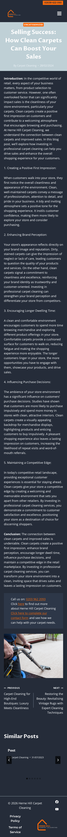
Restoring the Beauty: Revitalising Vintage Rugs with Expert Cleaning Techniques (49, 700)
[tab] (27, 778)
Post (11, 750)
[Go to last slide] (9, 760)
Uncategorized (33, 24)
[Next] (57, 760)
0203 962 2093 (36, 599)
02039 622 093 (52, 2)
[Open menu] (59, 13)
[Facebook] (57, 802)
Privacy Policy (15, 819)
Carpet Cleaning (27, 65)
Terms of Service (15, 830)
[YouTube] (57, 809)
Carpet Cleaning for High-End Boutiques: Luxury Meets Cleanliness (17, 698)
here (21, 604)
